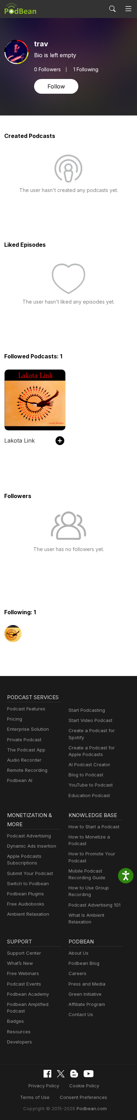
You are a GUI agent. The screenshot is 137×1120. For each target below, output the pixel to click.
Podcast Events (24, 984)
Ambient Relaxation (28, 914)
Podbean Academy (28, 994)
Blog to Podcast (85, 774)
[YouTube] (88, 1073)
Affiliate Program (86, 1004)
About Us (78, 953)
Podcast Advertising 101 (94, 905)
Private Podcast (24, 739)
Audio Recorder (24, 760)
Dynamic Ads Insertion (31, 846)
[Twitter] (61, 1074)
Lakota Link (19, 440)
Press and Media (86, 984)
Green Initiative (85, 994)
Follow (56, 86)
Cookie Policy (84, 1085)
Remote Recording (27, 770)
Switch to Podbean (28, 883)
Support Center (24, 953)
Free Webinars (23, 973)
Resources (19, 1031)
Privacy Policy (43, 1085)
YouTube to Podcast (90, 785)
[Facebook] (47, 1074)
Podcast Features (26, 708)
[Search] (112, 9)
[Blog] (74, 1074)
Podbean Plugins (25, 893)
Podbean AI (19, 780)
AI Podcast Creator (89, 764)
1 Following (85, 69)
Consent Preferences (83, 1097)
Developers (19, 1042)
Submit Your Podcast (30, 873)
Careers (77, 973)
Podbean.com (92, 1108)
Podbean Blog (83, 963)
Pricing (14, 719)
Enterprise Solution (28, 729)
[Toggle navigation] (128, 9)
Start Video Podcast (90, 720)
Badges (15, 1021)
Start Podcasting (86, 710)
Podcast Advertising (29, 836)
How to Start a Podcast (93, 826)
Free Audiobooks (25, 904)
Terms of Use (35, 1097)
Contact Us (80, 1014)
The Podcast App (26, 750)
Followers (47, 69)
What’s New (20, 963)
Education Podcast (89, 795)
